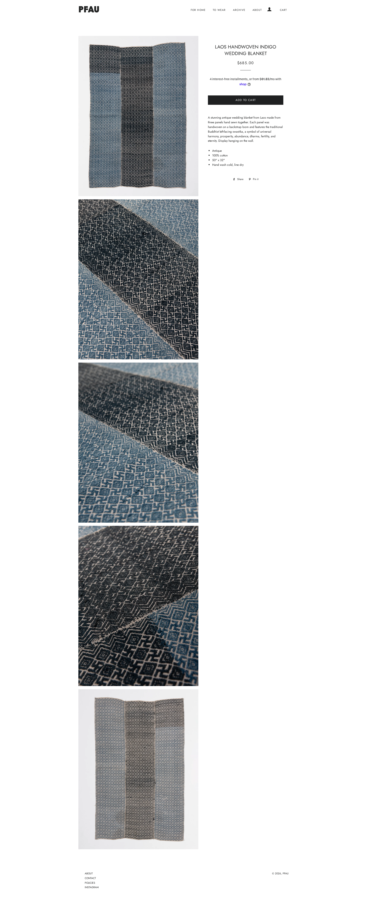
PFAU (286, 873)
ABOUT (257, 10)
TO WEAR (219, 10)
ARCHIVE (239, 10)
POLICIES (90, 883)
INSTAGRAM (92, 887)
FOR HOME (198, 10)
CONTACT (90, 878)
